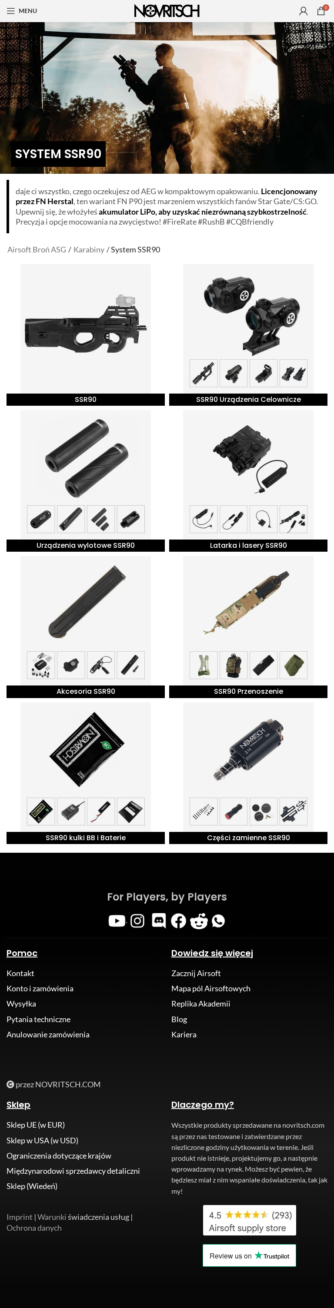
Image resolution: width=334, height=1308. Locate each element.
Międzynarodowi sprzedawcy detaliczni (73, 1171)
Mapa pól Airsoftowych (210, 988)
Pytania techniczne (38, 1019)
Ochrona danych (34, 1227)
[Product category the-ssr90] (86, 335)
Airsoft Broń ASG (36, 249)
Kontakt (20, 973)
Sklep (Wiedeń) (32, 1186)
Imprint (20, 1217)
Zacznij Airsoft (196, 973)
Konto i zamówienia (40, 988)
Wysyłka (21, 1003)
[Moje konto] (303, 11)
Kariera (184, 1034)
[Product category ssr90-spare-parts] (248, 773)
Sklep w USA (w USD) (42, 1140)
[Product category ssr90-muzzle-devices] (86, 481)
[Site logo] (167, 10)
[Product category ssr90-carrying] (248, 627)
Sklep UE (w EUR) (36, 1124)
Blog (179, 1019)
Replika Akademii (200, 1003)
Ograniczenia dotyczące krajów (59, 1155)
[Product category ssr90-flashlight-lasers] (248, 481)
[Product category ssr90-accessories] (86, 627)
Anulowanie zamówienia (48, 1034)
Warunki (52, 1217)
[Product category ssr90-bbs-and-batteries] (86, 773)
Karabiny (88, 249)
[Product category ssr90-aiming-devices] (248, 335)
